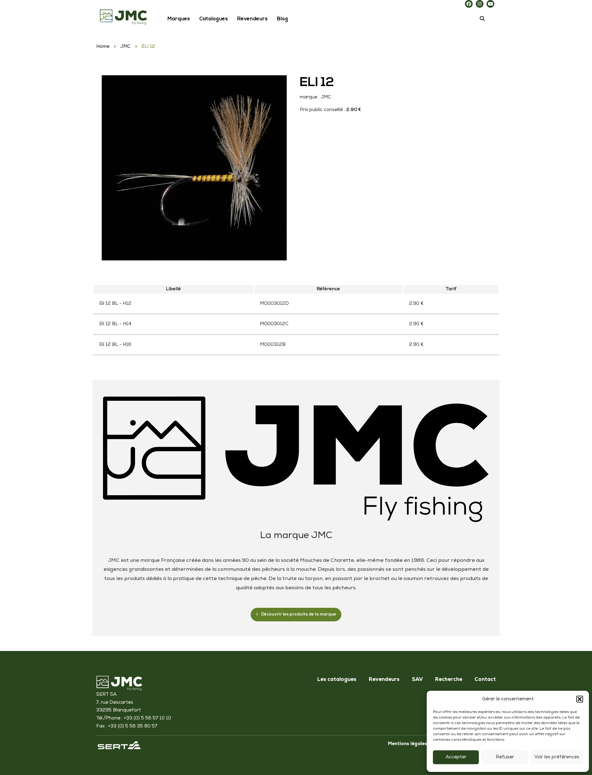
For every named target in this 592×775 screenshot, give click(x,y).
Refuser (505, 757)
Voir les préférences (556, 757)
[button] (580, 699)
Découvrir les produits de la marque (298, 614)
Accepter (456, 757)
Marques (178, 19)
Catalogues (213, 19)
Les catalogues (336, 680)
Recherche (448, 680)
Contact (485, 680)
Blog (282, 19)
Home (102, 46)
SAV (417, 680)
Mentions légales (407, 744)
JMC (125, 46)
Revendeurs (252, 19)
